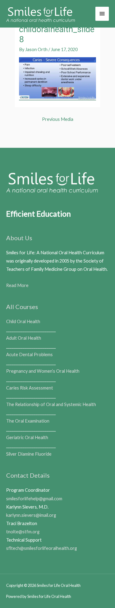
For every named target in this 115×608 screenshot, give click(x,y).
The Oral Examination (27, 420)
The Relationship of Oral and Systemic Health (51, 404)
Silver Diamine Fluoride (29, 454)
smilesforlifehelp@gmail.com (34, 498)
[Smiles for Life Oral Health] (40, 14)
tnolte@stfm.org (23, 531)
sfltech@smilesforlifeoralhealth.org (41, 548)
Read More (17, 285)
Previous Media (57, 119)
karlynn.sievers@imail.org (31, 515)
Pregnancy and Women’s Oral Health (42, 371)
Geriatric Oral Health (27, 437)
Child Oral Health (23, 321)
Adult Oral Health (23, 338)
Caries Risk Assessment (29, 387)
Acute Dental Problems (29, 354)
